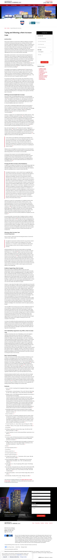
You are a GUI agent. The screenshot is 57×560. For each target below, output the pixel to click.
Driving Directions (41, 5)
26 (11, 380)
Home (7, 5)
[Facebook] (5, 536)
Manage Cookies (24, 546)
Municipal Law (42, 78)
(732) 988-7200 (47, 2)
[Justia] (12, 536)
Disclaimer (42, 523)
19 (8, 213)
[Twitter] (7, 536)
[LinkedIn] (10, 536)
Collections (41, 74)
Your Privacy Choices (10, 546)
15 (12, 145)
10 (22, 115)
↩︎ (32, 392)
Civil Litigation (42, 73)
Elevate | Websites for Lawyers (45, 557)
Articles (29, 5)
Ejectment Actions (42, 69)
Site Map (46, 523)
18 (10, 206)
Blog (34, 5)
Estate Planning (42, 79)
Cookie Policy (17, 546)
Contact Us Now (49, 1)
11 (29, 125)
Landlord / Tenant (42, 68)
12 (17, 127)
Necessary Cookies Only (14, 556)
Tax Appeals (41, 70)
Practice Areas (22, 5)
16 (12, 160)
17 (20, 197)
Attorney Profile (14, 5)
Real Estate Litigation (43, 75)
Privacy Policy (37, 523)
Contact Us (49, 5)
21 (17, 251)
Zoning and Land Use (43, 72)
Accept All (5, 556)
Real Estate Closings (43, 76)
